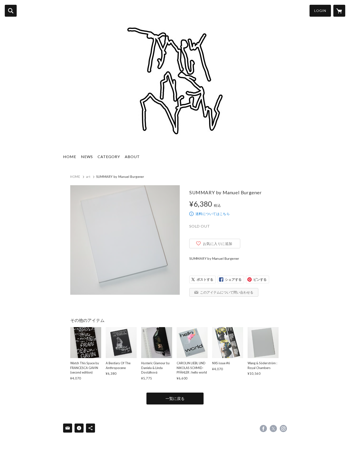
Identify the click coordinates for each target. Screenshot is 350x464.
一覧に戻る (175, 398)
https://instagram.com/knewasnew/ (283, 428)
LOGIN (320, 11)
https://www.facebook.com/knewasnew (263, 428)
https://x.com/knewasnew (273, 428)
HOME (69, 156)
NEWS (87, 156)
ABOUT (132, 156)
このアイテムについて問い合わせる (226, 292)
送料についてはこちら (212, 214)
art (88, 177)
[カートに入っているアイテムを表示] (339, 11)
